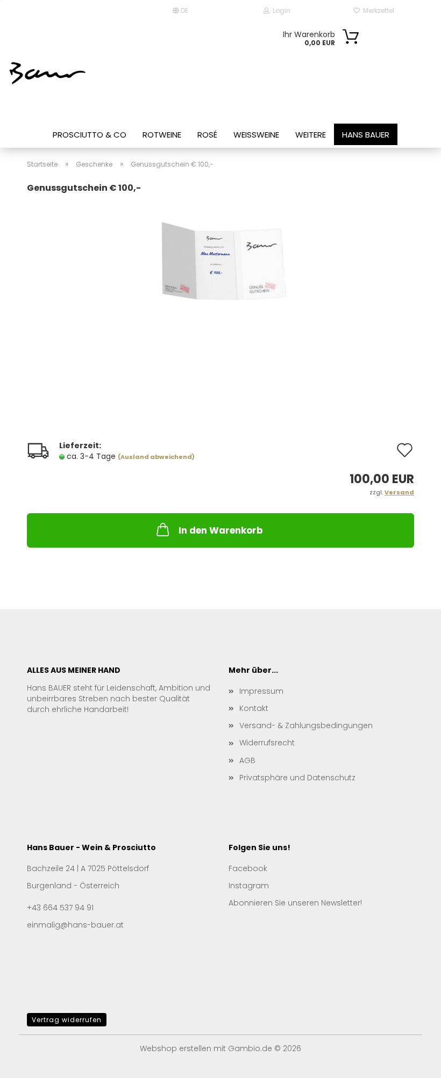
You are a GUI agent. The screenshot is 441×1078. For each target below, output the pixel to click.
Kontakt (253, 708)
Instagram (249, 885)
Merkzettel (377, 10)
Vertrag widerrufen (67, 1019)
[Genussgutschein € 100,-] (221, 278)
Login (279, 10)
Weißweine (256, 134)
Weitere (310, 134)
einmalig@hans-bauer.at (75, 924)
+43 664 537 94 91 (60, 907)
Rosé (207, 134)
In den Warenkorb (221, 530)
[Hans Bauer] (48, 72)
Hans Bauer (365, 134)
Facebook (248, 868)
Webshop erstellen (175, 1048)
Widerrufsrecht (267, 742)
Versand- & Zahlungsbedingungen (306, 725)
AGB (247, 760)
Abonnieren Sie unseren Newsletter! (295, 902)
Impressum (261, 691)
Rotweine (162, 134)
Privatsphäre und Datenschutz (297, 777)
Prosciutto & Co (89, 134)
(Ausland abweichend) (156, 456)
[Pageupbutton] (411, 1062)
